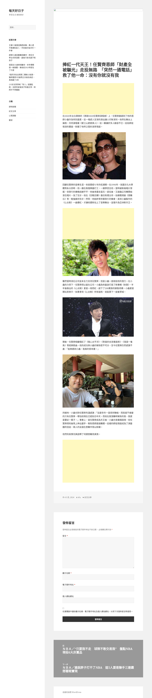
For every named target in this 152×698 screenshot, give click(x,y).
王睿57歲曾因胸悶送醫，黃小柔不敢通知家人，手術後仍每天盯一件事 (22, 48)
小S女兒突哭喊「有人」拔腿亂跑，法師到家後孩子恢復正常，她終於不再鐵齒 (22, 87)
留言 (65, 536)
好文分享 (12, 111)
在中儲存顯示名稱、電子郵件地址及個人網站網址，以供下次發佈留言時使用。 (98, 611)
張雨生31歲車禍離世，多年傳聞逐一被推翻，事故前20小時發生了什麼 (21, 67)
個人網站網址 (68, 596)
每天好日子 (16, 11)
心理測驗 (12, 115)
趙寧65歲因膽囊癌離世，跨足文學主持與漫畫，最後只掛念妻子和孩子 (22, 58)
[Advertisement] (98, 98)
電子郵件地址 (69, 584)
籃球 (10, 120)
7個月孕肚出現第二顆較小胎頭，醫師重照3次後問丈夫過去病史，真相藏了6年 (22, 77)
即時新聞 (12, 107)
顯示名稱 (67, 573)
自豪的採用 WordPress (72, 692)
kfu (79, 497)
